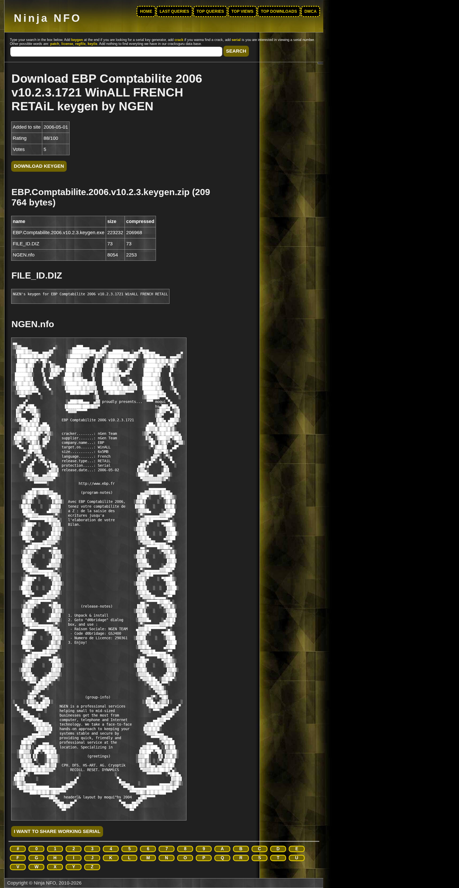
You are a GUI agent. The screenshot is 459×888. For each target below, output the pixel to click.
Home (146, 11)
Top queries (210, 11)
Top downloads (279, 11)
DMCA (310, 11)
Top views (242, 11)
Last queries (174, 11)
